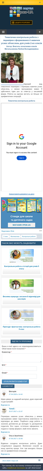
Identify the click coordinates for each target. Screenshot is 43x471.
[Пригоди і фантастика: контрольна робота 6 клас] (21, 316)
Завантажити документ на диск (21, 194)
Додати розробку (22, 22)
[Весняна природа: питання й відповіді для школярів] (21, 286)
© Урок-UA (10, 461)
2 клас (5, 236)
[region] (21, 205)
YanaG (11, 409)
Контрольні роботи (29, 236)
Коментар (7, 352)
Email (5, 373)
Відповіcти (5, 405)
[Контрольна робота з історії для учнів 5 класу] (21, 256)
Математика (15, 236)
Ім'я (4, 365)
